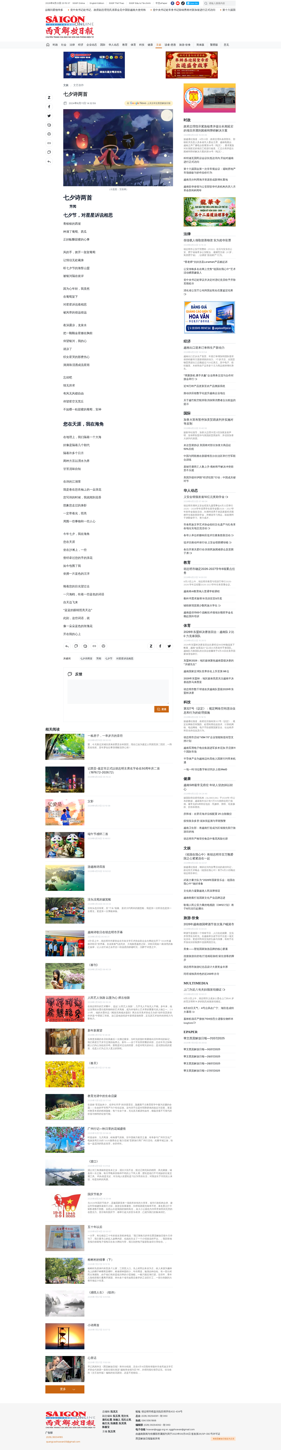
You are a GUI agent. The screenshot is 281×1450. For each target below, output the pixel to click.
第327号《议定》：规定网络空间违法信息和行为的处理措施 (209, 710)
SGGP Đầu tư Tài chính (140, 3)
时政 (55, 44)
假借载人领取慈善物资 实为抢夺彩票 (207, 240)
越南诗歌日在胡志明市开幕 (105, 932)
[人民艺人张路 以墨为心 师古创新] (64, 1009)
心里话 (92, 1358)
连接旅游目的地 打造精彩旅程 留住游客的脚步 (209, 958)
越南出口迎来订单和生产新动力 (204, 347)
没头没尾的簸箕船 (99, 899)
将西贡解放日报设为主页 (223, 1439)
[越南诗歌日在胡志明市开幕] (64, 943)
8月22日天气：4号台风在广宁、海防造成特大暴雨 (209, 1010)
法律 (72, 44)
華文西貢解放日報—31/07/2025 (204, 1038)
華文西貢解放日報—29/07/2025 (202, 1056)
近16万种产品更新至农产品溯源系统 (204, 386)
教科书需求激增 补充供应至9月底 (203, 598)
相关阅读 (52, 729)
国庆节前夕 (95, 1194)
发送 (163, 709)
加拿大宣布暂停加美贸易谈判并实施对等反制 (208, 421)
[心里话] (64, 1369)
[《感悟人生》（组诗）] (64, 1303)
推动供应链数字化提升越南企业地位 (204, 393)
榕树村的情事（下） (101, 1259)
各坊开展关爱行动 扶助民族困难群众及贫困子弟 (209, 551)
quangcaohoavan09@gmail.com (63, 1441)
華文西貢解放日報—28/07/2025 (202, 1063)
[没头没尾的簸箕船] (64, 911)
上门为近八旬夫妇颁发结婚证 (203, 989)
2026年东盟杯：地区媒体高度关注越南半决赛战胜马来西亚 (209, 680)
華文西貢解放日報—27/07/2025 (202, 1070)
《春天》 (93, 1063)
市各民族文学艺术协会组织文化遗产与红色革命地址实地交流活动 (210, 526)
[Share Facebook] (49, 106)
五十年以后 (95, 1227)
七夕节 (108, 658)
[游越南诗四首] (64, 878)
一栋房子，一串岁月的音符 (105, 735)
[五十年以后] (64, 1238)
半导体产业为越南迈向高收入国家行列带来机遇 (210, 760)
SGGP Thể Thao (116, 3)
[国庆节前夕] (64, 1205)
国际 (102, 44)
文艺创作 (78, 85)
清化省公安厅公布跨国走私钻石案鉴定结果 (208, 290)
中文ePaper (161, 3)
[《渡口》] (64, 1173)
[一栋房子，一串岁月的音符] (64, 747)
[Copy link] (49, 143)
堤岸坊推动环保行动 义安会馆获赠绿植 (206, 542)
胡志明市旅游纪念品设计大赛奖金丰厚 (206, 966)
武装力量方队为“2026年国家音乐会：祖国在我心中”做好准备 (209, 881)
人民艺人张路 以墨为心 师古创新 (109, 997)
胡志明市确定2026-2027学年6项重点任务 (209, 570)
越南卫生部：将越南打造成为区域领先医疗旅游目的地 (210, 829)
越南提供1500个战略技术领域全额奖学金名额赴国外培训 (208, 614)
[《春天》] (64, 1074)
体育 (133, 44)
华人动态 (114, 44)
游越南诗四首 (96, 866)
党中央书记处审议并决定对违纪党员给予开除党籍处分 (210, 281)
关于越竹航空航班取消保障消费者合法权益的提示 (210, 402)
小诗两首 (93, 1325)
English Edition (97, 3)
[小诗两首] (64, 1336)
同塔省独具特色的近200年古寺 (201, 973)
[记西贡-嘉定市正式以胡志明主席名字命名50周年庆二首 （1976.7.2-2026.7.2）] (64, 780)
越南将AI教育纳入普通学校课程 (202, 591)
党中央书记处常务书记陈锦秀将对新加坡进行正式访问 (119, 9)
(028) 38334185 (54, 1437)
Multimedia (196, 983)
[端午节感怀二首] (64, 845)
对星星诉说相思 (124, 658)
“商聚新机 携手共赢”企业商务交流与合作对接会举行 (209, 377)
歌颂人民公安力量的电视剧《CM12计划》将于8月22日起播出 (209, 906)
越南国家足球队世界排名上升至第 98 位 (206, 671)
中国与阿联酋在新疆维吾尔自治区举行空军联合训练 (210, 457)
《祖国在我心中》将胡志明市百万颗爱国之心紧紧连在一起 (208, 856)
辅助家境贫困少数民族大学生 (201, 605)
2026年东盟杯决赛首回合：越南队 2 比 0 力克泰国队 (209, 634)
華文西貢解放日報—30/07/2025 (202, 1049)
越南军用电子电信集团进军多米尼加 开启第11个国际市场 (209, 749)
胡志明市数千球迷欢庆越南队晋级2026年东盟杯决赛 (209, 691)
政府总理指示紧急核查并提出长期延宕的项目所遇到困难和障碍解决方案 (208, 128)
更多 (63, 1389)
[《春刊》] (64, 976)
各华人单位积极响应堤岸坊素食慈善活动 (207, 535)
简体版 (200, 44)
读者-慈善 (170, 44)
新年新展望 (95, 1030)
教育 (124, 44)
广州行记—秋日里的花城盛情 (107, 1128)
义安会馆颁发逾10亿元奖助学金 (204, 497)
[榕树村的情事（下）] (64, 1271)
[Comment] (49, 152)
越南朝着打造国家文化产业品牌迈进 (204, 897)
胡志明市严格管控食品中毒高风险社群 (206, 838)
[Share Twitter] (49, 116)
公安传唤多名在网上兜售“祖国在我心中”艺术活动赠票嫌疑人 (210, 271)
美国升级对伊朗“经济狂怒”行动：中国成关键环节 (210, 479)
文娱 (158, 44)
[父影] (64, 812)
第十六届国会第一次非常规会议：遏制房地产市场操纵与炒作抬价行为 (210, 170)
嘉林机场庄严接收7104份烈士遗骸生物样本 (208, 1020)
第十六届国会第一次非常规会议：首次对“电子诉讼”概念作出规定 (195, 9)
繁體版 (214, 44)
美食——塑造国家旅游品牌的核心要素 (206, 948)
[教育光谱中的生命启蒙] (64, 1107)
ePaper (191, 1032)
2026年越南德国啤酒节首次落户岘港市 (209, 924)
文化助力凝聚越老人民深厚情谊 (202, 890)
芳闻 (98, 658)
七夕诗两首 (86, 658)
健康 (150, 44)
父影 (91, 801)
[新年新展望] (64, 1042)
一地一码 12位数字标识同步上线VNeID (205, 769)
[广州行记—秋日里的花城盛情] (64, 1140)
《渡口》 (93, 1161)
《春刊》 (93, 965)
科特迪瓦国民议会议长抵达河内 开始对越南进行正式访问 (209, 160)
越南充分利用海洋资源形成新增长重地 (206, 179)
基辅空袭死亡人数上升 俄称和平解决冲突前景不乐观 (209, 468)
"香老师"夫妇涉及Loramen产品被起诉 (205, 261)
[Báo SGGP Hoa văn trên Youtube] (178, 3)
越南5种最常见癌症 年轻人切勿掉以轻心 (208, 787)
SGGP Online (79, 3)
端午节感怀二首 (98, 834)
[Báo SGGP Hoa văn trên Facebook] (172, 3)
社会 (63, 44)
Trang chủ (47, 45)
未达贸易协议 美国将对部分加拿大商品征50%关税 (207, 447)
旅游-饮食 (185, 44)
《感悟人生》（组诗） (102, 1292)
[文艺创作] (49, 161)
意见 (226, 44)
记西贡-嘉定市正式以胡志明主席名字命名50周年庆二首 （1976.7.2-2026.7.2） (124, 770)
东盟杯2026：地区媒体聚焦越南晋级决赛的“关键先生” (209, 662)
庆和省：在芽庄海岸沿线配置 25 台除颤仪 (208, 813)
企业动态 (92, 44)
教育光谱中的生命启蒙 (102, 1096)
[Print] (49, 134)
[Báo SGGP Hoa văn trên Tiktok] (183, 3)
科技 (141, 44)
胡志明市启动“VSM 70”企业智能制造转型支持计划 (209, 739)
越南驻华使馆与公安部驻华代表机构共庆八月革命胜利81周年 (210, 188)
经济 (80, 44)
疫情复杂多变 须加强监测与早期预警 (205, 820)
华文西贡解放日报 (69, 26)
